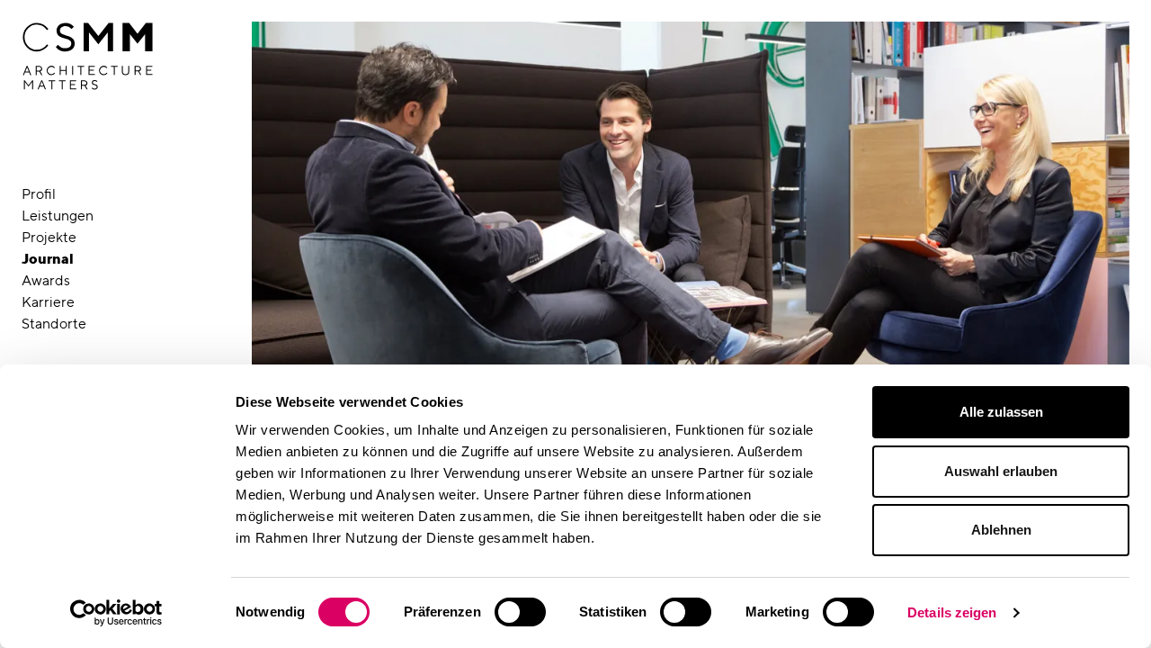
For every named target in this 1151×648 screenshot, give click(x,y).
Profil (39, 193)
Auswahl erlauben (1000, 471)
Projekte (49, 237)
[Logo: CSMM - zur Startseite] (88, 57)
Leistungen (58, 215)
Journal (48, 258)
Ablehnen (1001, 529)
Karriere (48, 301)
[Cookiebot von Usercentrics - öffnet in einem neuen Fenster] (116, 612)
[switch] (520, 612)
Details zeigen (951, 612)
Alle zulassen (1001, 411)
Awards (46, 280)
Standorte (54, 323)
